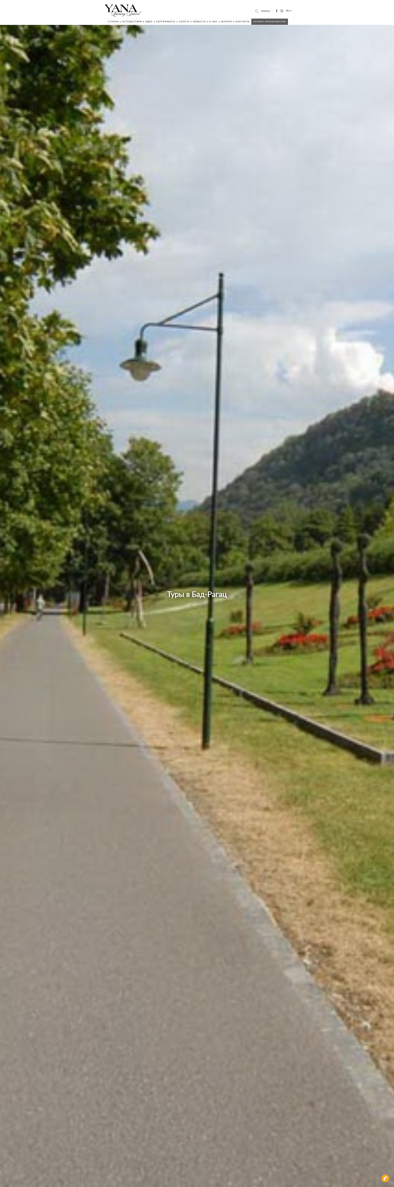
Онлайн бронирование (269, 21)
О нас (213, 21)
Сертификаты (165, 21)
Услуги (184, 21)
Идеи (148, 21)
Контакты (242, 21)
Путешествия (132, 21)
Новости (199, 21)
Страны (113, 21)
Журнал (226, 21)
